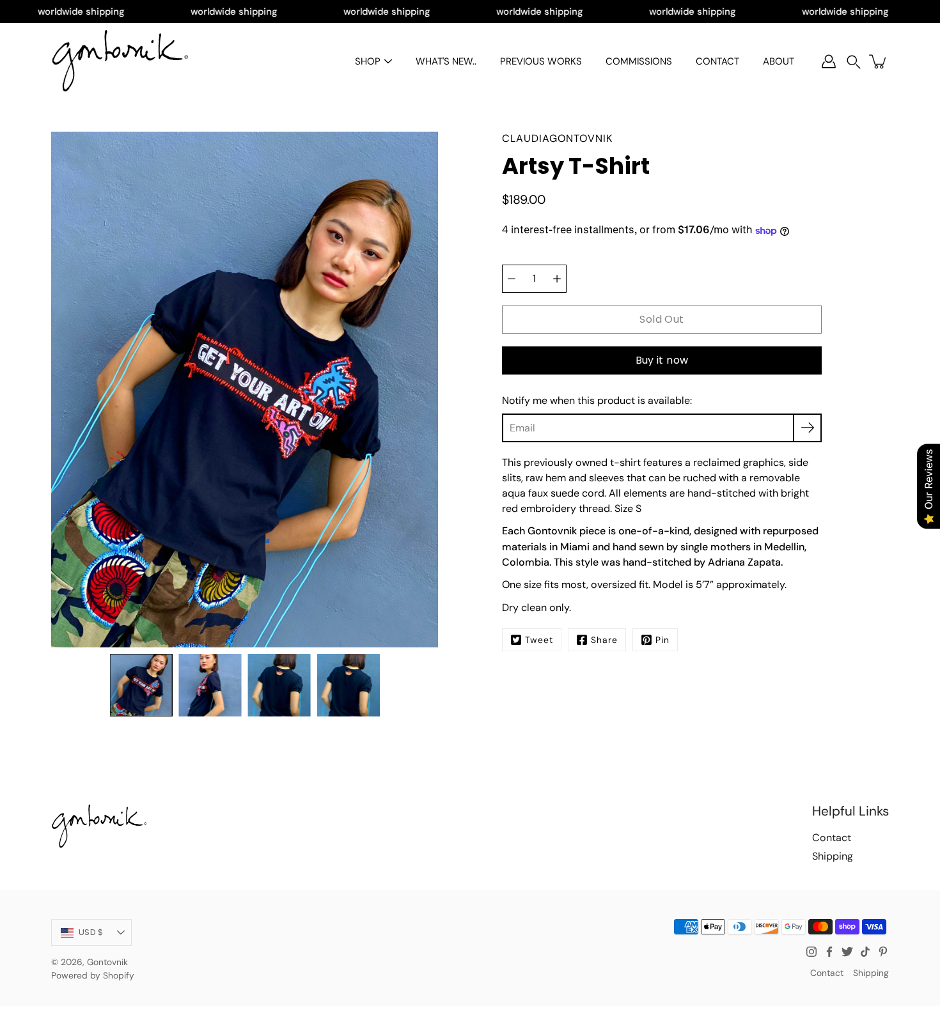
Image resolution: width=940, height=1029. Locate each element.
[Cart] (878, 61)
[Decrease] (511, 279)
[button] (854, 61)
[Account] (829, 61)
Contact (831, 837)
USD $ (91, 932)
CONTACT (717, 61)
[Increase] (557, 279)
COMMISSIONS (639, 61)
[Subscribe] (807, 428)
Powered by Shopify (92, 975)
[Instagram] (811, 952)
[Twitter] (847, 952)
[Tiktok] (865, 952)
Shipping (832, 856)
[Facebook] (829, 952)
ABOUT (778, 61)
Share (604, 640)
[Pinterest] (883, 952)
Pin (662, 640)
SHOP (367, 61)
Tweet (539, 640)
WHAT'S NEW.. (446, 61)
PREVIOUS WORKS (541, 61)
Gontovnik (107, 962)
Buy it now (662, 360)
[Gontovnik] (120, 61)
